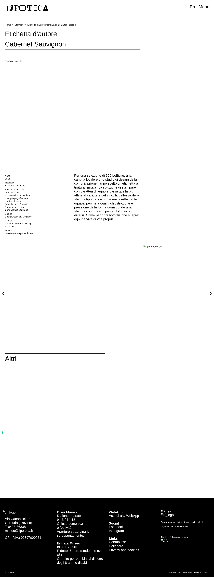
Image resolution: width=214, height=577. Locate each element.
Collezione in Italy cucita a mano (166, 436)
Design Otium (172, 573)
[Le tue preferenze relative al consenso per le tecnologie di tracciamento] (2, 432)
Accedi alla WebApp (124, 516)
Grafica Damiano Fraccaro (184, 573)
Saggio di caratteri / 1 (103, 433)
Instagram (116, 531)
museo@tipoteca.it (19, 531)
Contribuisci (118, 542)
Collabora (116, 546)
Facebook (116, 527)
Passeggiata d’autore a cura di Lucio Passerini (35, 440)
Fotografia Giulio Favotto (200, 573)
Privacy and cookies (124, 550)
